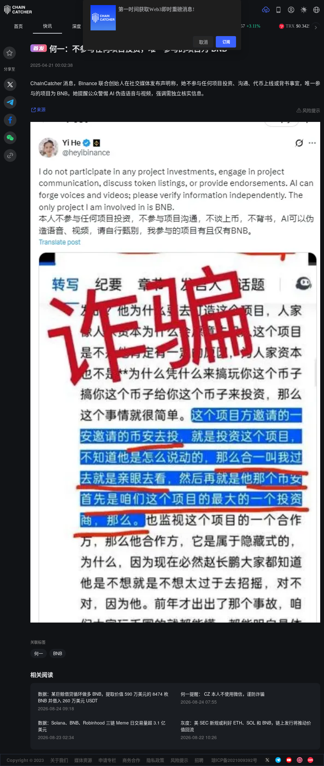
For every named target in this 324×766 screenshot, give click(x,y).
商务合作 (131, 760)
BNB (57, 653)
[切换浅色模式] (304, 10)
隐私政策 (155, 760)
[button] (316, 10)
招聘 (199, 760)
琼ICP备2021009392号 (234, 760)
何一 (38, 653)
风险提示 (179, 760)
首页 (18, 26)
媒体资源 (83, 760)
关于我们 (59, 760)
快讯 (47, 26)
